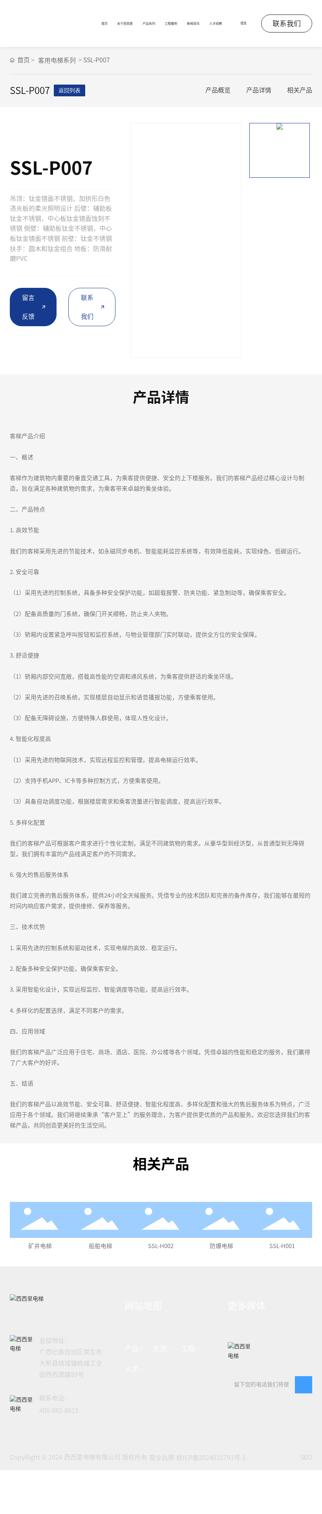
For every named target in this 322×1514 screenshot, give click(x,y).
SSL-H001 (282, 1246)
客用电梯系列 (57, 60)
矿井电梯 (40, 1246)
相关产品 (299, 90)
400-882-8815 (59, 1410)
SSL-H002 (161, 1246)
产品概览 (218, 90)
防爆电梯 (221, 1246)
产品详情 (258, 90)
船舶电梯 (100, 1246)
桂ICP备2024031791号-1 (211, 1457)
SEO (306, 1457)
